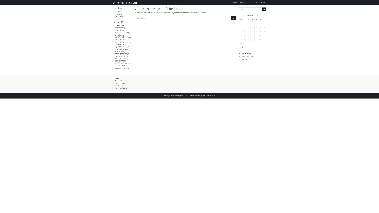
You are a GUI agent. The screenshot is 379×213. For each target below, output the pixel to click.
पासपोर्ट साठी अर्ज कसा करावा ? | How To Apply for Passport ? (123, 66)
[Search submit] (233, 18)
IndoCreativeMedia (209, 96)
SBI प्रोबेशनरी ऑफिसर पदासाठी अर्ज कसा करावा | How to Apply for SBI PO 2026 (123, 41)
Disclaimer (119, 85)
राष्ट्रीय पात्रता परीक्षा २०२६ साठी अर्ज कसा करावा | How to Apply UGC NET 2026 (123, 58)
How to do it (244, 2)
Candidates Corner (258, 2)
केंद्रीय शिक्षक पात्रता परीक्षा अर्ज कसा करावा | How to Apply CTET (123, 49)
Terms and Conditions (123, 88)
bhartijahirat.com (125, 2)
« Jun (241, 48)
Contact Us (119, 81)
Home (234, 2)
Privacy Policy (120, 83)
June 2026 (118, 12)
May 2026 (118, 14)
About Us (118, 78)
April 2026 (119, 16)
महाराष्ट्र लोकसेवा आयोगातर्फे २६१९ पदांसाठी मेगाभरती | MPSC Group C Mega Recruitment (122, 30)
